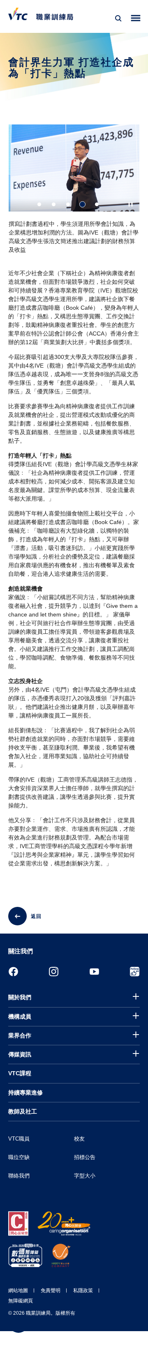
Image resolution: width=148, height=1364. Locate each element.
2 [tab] (54, 204)
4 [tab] (82, 204)
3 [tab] (68, 204)
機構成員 (19, 1016)
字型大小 (84, 1176)
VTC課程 (19, 1073)
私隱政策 (83, 1290)
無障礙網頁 (20, 1301)
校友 (79, 1139)
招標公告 (84, 1157)
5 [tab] (97, 204)
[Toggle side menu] (136, 18)
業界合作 (19, 1035)
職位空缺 (19, 1157)
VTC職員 (19, 1139)
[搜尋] (118, 18)
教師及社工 (22, 1111)
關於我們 (19, 997)
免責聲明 (50, 1290)
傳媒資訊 (19, 1054)
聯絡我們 (19, 1176)
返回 (36, 916)
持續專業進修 (25, 1092)
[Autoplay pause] (130, 204)
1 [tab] (39, 204)
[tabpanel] (74, 192)
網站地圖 (18, 1290)
